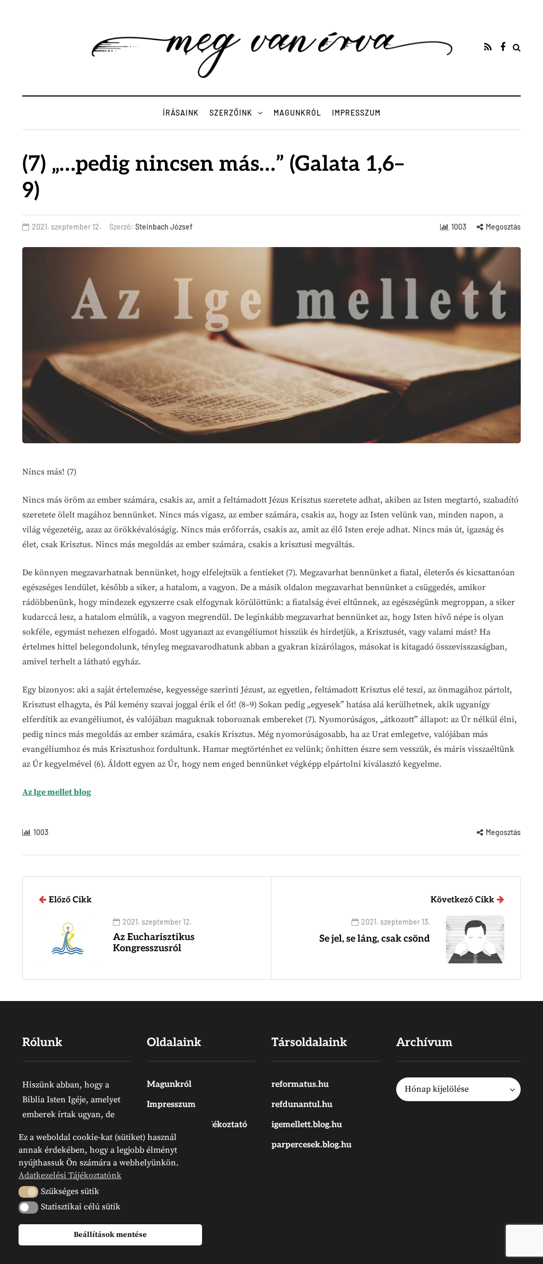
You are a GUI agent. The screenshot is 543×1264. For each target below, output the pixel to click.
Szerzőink (230, 112)
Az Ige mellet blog (56, 792)
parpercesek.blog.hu (312, 1145)
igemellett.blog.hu (307, 1125)
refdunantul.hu (302, 1105)
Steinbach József (163, 226)
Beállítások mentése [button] (110, 1235)
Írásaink (181, 112)
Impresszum (356, 112)
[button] (28, 1192)
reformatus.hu (300, 1084)
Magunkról (297, 112)
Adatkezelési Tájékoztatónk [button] (70, 1175)
